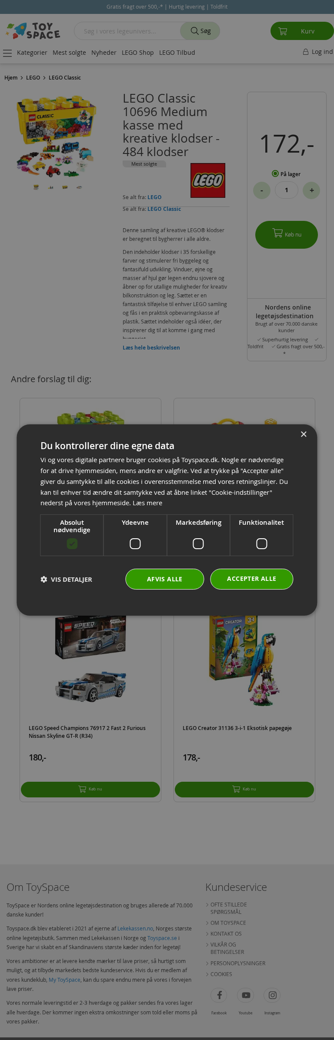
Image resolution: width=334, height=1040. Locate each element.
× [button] (303, 434)
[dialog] (167, 520)
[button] (66, 579)
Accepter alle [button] (251, 578)
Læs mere (147, 502)
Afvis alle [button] (165, 579)
